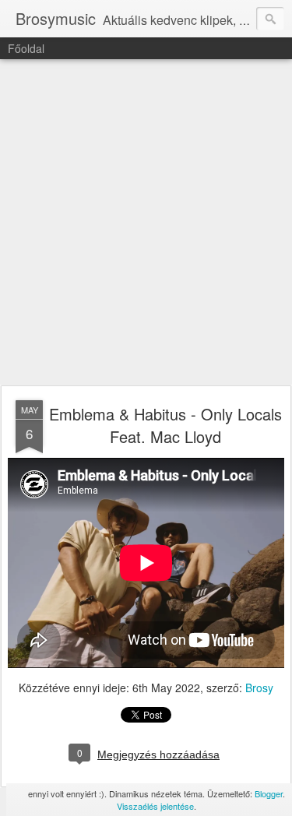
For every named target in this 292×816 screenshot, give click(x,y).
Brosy (259, 687)
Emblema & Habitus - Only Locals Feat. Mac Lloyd (165, 425)
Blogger (269, 793)
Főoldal (26, 48)
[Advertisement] (146, 223)
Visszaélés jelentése (155, 806)
